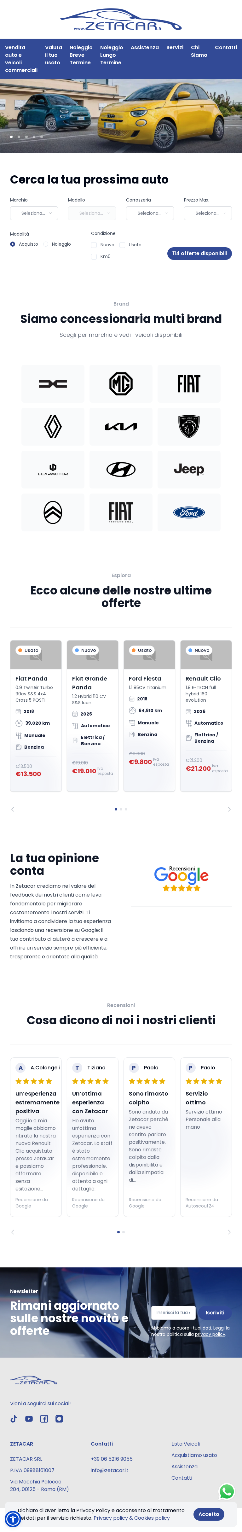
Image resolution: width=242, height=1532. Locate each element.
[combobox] (34, 213)
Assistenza (145, 47)
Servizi (174, 47)
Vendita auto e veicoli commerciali (21, 59)
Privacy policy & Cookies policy (132, 1518)
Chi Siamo (199, 51)
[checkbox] (94, 245)
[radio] (12, 244)
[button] (13, 1519)
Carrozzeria (138, 200)
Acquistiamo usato (194, 1455)
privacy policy (210, 1334)
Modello (76, 200)
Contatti (226, 47)
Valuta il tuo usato (53, 55)
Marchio (19, 200)
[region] (121, 726)
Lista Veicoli (185, 1443)
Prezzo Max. (196, 200)
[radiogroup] (40, 244)
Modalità (19, 234)
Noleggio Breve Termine (81, 55)
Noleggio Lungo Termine (111, 55)
